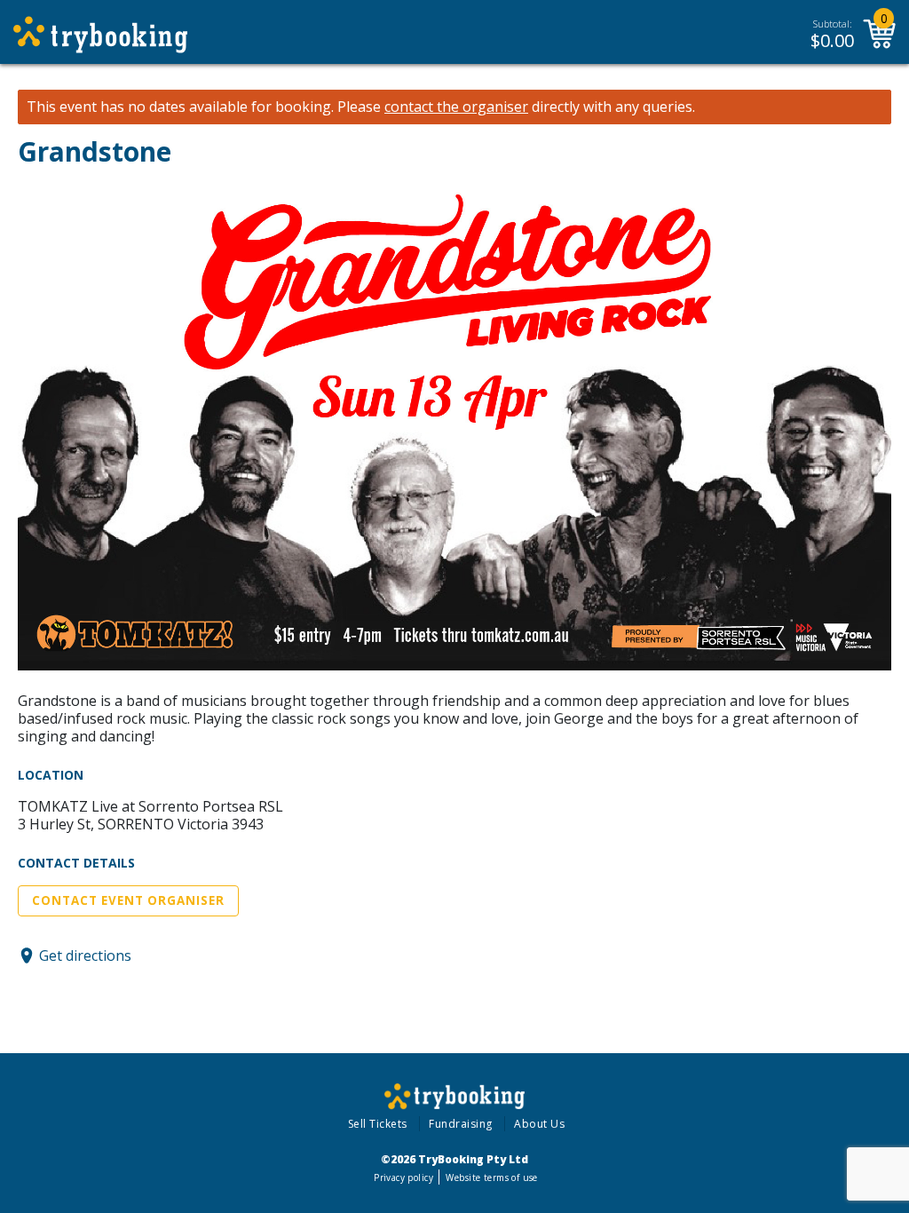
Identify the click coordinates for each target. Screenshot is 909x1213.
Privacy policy (403, 1177)
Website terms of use (491, 1177)
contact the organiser (456, 107)
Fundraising (461, 1123)
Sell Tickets (377, 1123)
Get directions (85, 955)
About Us (539, 1123)
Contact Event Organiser (128, 900)
